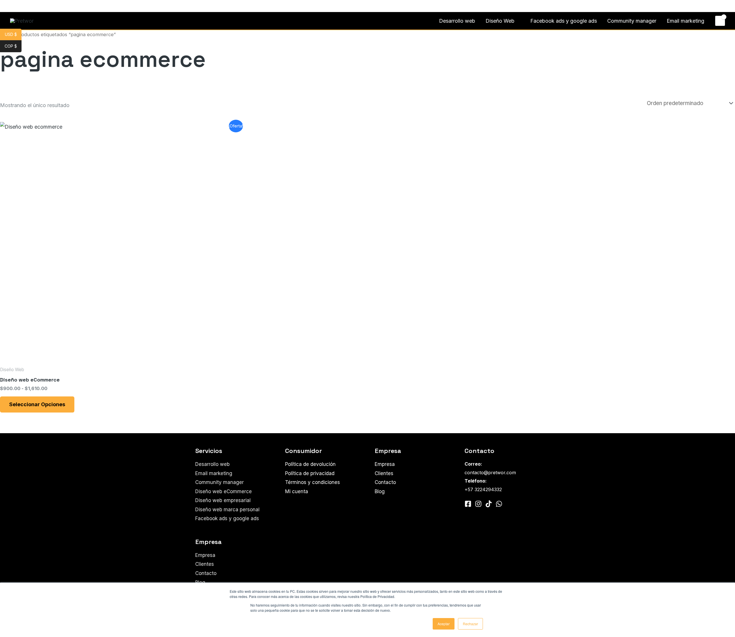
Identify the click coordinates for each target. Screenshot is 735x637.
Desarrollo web (457, 21)
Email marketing (685, 21)
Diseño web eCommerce (223, 491)
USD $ (13, 34)
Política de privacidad (309, 473)
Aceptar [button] (444, 623)
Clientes (204, 564)
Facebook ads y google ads (563, 21)
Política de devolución (310, 464)
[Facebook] (12, 6)
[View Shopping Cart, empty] (720, 21)
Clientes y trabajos (675, 6)
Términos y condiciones (312, 482)
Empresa (205, 555)
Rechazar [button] (470, 623)
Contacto (711, 6)
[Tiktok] (488, 503)
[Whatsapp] (29, 6)
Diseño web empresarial (223, 500)
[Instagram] (21, 6)
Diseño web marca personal (227, 509)
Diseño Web (500, 21)
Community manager (631, 21)
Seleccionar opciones (37, 404)
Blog (200, 582)
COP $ (13, 46)
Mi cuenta (296, 491)
